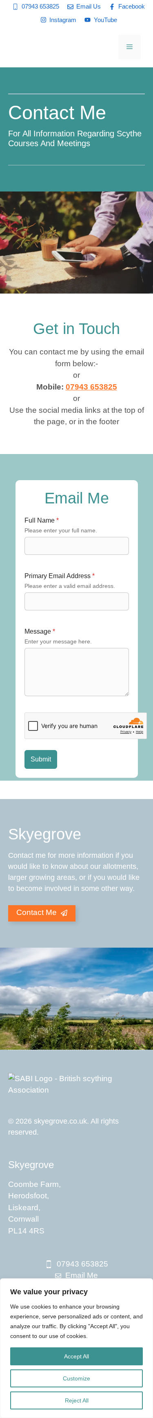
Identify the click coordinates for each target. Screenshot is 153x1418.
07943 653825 (91, 387)
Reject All (77, 1400)
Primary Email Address (59, 575)
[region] (76, 1348)
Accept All (76, 1356)
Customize (76, 1378)
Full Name (41, 520)
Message (39, 631)
